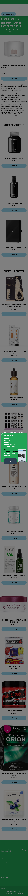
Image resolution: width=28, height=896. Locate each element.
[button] (10, 461)
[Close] (2, 434)
